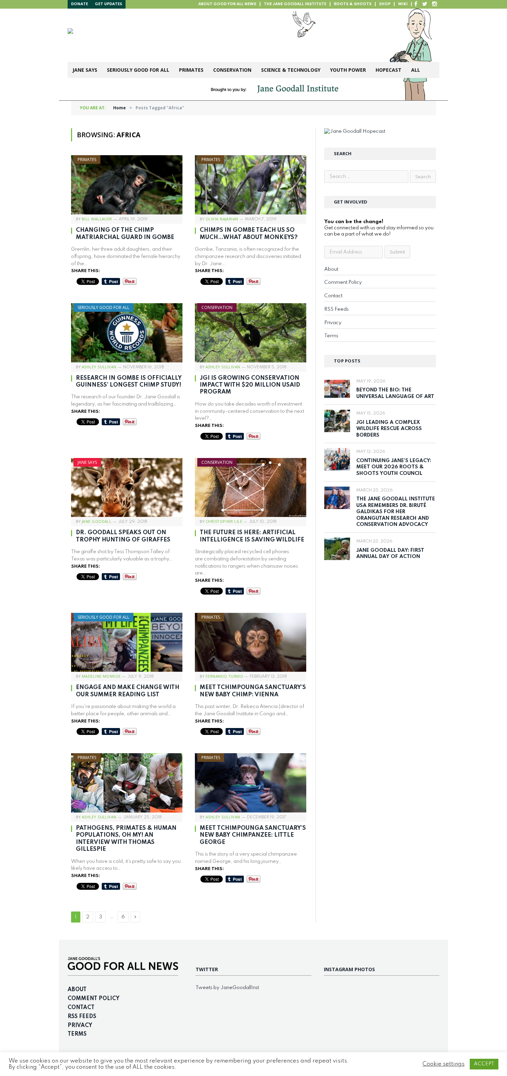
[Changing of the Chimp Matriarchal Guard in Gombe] (126, 185)
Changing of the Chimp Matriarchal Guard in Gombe (125, 233)
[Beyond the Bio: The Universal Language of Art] (337, 389)
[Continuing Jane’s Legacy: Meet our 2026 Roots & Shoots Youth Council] (337, 459)
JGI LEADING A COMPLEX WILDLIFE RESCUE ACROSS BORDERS (389, 429)
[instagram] (434, 4)
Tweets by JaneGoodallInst (227, 987)
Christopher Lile (224, 521)
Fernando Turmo (224, 676)
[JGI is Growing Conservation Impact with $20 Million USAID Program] (250, 332)
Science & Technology (290, 70)
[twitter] (425, 4)
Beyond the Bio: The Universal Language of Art (395, 393)
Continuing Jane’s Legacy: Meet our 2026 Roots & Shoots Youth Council (393, 467)
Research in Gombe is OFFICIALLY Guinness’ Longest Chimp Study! (129, 381)
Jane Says (84, 70)
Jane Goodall (96, 521)
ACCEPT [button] (484, 1064)
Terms (331, 335)
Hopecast (388, 70)
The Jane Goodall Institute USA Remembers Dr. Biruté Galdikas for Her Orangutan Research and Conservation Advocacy (395, 512)
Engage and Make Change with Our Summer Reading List (127, 691)
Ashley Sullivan (99, 366)
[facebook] (416, 4)
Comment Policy (343, 282)
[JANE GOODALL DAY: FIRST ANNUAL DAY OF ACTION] (337, 549)
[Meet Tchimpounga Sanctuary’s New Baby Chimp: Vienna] (250, 642)
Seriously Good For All (138, 70)
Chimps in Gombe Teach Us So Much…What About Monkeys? (249, 233)
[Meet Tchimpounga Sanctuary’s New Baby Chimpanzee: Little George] (250, 783)
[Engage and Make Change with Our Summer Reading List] (126, 642)
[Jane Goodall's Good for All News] (175, 35)
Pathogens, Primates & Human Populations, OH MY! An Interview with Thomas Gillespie (126, 838)
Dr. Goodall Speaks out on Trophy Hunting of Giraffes (123, 536)
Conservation (232, 70)
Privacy (332, 322)
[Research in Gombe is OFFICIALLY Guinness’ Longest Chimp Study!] (126, 332)
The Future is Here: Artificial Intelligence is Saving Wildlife (252, 536)
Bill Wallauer (97, 218)
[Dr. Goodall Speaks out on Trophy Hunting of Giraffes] (126, 487)
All (415, 70)
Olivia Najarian (222, 218)
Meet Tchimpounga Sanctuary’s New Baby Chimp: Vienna (253, 691)
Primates (191, 70)
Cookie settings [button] (444, 1064)
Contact (333, 295)
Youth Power (348, 70)
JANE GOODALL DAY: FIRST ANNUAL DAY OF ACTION (390, 553)
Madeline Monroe (101, 676)
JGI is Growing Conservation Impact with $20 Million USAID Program (250, 385)
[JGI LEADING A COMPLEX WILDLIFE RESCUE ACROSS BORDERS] (337, 421)
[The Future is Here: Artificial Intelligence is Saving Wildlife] (250, 487)
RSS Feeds (336, 309)
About (331, 269)
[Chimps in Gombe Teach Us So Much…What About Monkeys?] (250, 185)
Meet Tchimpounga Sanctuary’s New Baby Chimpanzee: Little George (253, 835)
